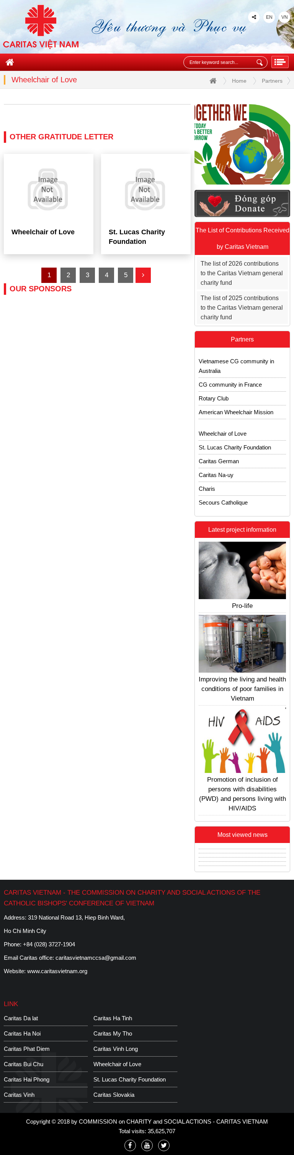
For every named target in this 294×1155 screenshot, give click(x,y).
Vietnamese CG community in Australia (236, 356)
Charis (207, 478)
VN (284, 17)
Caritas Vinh (19, 1094)
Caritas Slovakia (219, 506)
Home (239, 81)
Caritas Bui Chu (23, 1064)
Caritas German (219, 451)
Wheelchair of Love (223, 423)
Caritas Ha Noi (22, 1033)
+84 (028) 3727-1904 (49, 944)
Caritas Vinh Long (115, 1049)
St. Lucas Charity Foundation (235, 437)
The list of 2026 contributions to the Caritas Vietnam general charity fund (242, 273)
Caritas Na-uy (216, 465)
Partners (272, 81)
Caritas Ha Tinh (112, 1018)
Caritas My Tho (112, 1033)
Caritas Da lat (21, 1018)
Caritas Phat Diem (27, 1049)
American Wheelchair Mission (236, 402)
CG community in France (230, 374)
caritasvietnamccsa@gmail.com (96, 957)
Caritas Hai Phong (26, 1079)
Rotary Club (214, 388)
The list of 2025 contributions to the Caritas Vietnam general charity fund (242, 307)
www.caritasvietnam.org (57, 971)
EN (269, 17)
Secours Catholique (223, 492)
